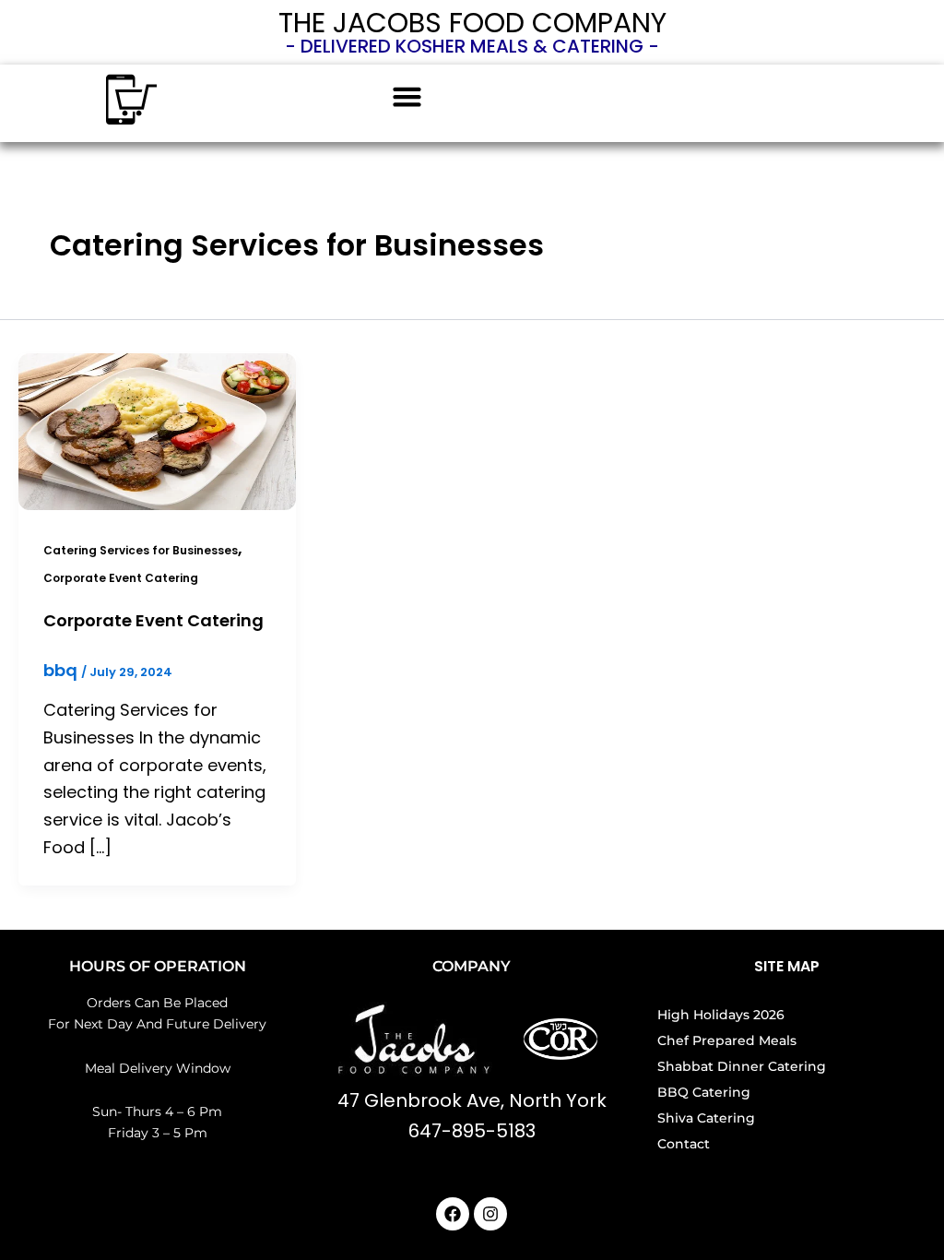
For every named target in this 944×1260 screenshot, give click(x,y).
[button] (407, 97)
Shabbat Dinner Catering (741, 1066)
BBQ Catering (703, 1092)
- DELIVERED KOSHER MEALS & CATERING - (472, 46)
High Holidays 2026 (721, 1014)
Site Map (787, 966)
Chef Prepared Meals (726, 1040)
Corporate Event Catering (120, 578)
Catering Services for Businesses (140, 550)
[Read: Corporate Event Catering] (157, 430)
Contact (683, 1143)
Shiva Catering (706, 1118)
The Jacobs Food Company (472, 22)
